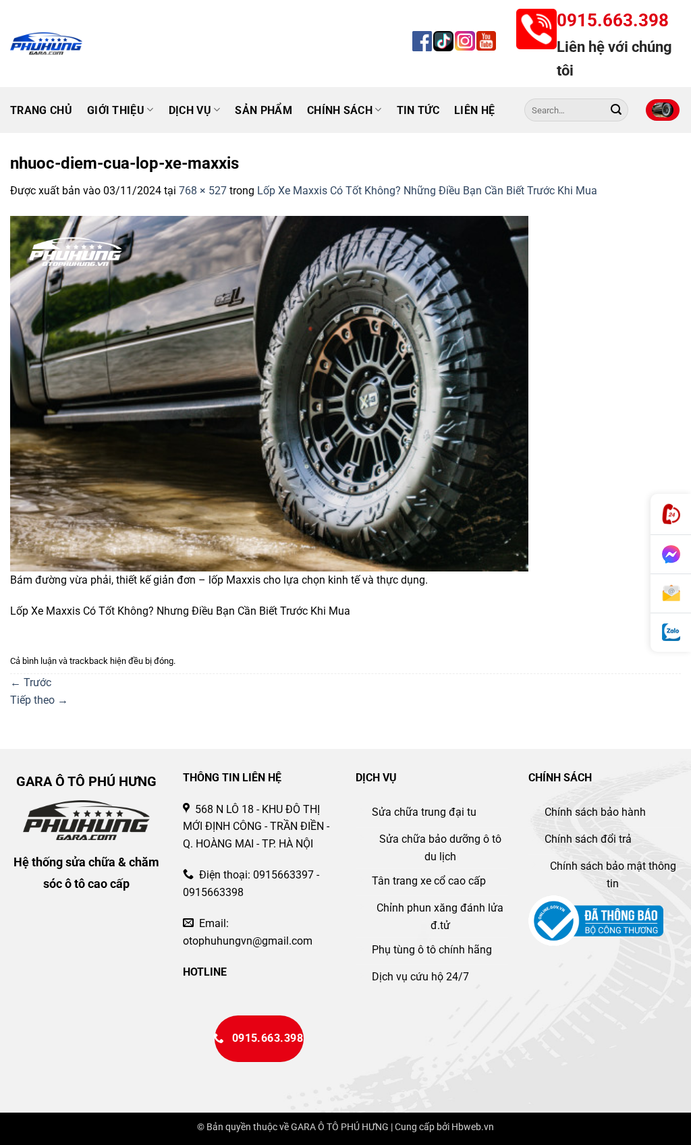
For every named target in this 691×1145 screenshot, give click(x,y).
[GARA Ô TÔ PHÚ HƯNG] (68, 43)
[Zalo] (671, 632)
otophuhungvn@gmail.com (247, 940)
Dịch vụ (190, 110)
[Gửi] (616, 110)
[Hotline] (671, 514)
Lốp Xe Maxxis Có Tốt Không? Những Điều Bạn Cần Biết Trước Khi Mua (427, 190)
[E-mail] (671, 593)
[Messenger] (671, 554)
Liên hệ (474, 110)
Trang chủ (41, 110)
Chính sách (339, 110)
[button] (663, 110)
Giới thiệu (115, 110)
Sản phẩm (263, 110)
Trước (30, 682)
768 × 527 (203, 190)
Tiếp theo (39, 700)
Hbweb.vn (472, 1127)
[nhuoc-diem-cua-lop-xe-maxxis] (269, 393)
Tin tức (418, 110)
